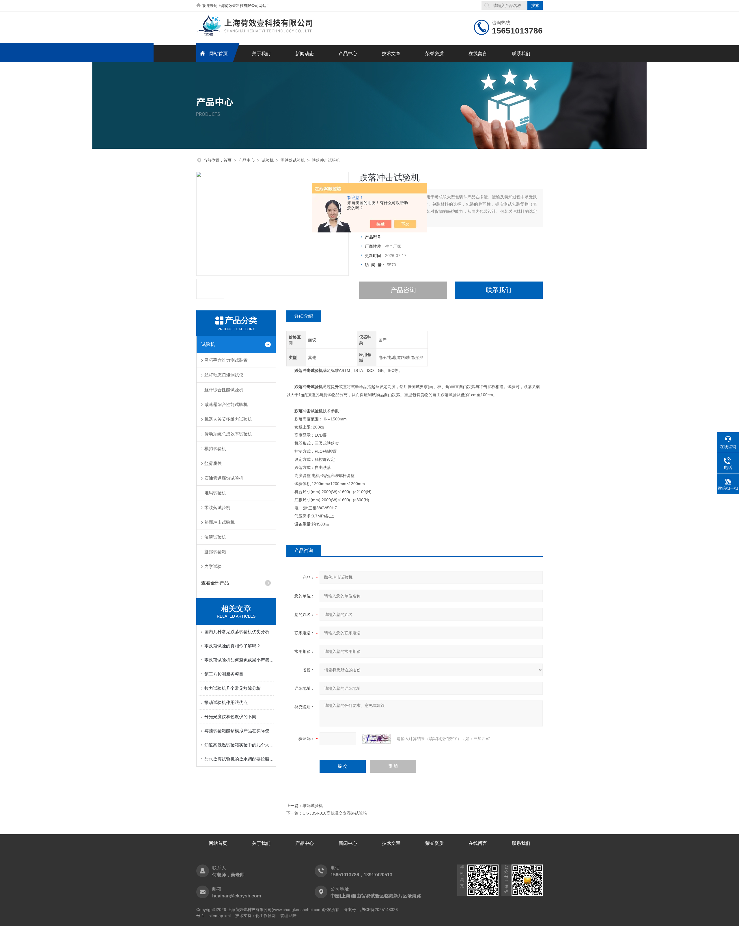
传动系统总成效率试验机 (228, 433)
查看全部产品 (215, 582)
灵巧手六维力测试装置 (226, 360)
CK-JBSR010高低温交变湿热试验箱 (335, 813)
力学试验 (213, 566)
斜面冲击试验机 (219, 522)
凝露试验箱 (215, 551)
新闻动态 (304, 53)
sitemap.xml (220, 915)
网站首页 (218, 53)
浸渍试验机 (215, 536)
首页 (227, 160)
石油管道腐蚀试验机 (223, 478)
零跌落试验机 (293, 160)
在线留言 (478, 53)
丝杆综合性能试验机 (223, 389)
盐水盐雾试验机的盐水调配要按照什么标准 (239, 759)
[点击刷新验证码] (376, 739)
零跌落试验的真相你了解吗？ (232, 645)
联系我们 (521, 53)
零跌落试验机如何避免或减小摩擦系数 (239, 659)
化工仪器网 (265, 915)
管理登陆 (288, 915)
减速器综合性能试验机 (226, 404)
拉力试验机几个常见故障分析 (232, 688)
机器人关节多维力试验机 (228, 419)
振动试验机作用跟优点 (226, 702)
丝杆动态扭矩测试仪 (223, 374)
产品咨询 (403, 290)
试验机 (268, 160)
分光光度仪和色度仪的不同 (230, 716)
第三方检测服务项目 (223, 674)
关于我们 (261, 53)
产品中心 (348, 53)
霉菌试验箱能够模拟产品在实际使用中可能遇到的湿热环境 (239, 730)
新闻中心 (348, 843)
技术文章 (391, 53)
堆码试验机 (215, 492)
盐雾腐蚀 (213, 463)
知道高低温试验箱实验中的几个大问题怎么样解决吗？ (239, 744)
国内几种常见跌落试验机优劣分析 (236, 631)
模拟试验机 (215, 448)
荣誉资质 (434, 53)
